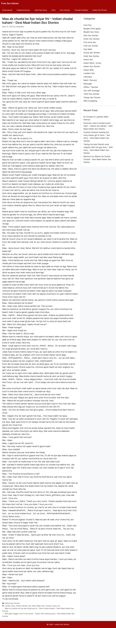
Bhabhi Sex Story (91, 32)
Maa (34, 606)
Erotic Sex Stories (91, 39)
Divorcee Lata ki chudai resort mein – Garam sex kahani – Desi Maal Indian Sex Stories (98, 126)
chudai (7, 606)
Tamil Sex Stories (91, 94)
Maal (39, 606)
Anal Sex (87, 25)
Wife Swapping (90, 101)
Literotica (87, 77)
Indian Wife (88, 70)
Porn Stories (65, 10)
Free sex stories (90, 46)
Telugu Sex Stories (91, 97)
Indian (18, 606)
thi (59, 606)
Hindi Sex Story (41, 10)
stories (48, 606)
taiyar (54, 606)
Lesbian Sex (89, 73)
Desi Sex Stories (90, 35)
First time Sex (89, 42)
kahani (24, 606)
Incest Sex (88, 59)
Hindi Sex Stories (91, 56)
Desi (13, 606)
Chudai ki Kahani (81, 10)
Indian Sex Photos (99, 10)
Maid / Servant (90, 80)
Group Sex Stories (91, 53)
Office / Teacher (90, 87)
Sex (43, 606)
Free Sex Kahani (10, 3)
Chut (53, 10)
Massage (87, 84)
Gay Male (87, 49)
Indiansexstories (23, 10)
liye (29, 606)
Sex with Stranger (91, 90)
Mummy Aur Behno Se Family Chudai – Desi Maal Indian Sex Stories (97, 159)
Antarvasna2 (7, 10)
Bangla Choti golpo (92, 28)
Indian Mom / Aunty (92, 63)
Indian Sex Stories (12, 603)
